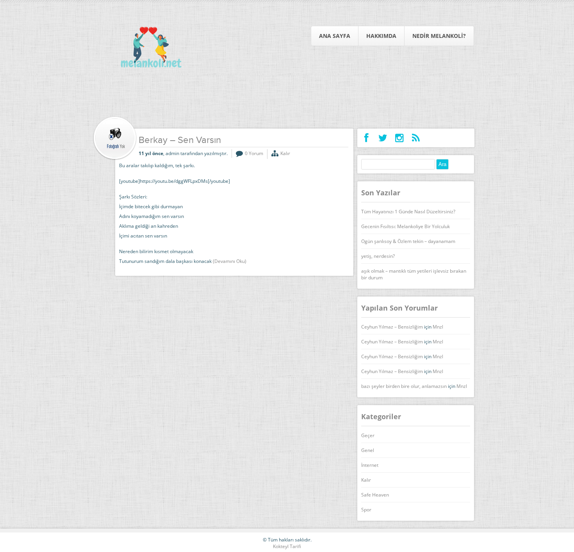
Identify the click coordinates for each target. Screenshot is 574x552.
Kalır (285, 153)
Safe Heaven (375, 494)
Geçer (367, 435)
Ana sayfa (334, 35)
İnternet (369, 465)
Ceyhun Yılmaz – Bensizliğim (392, 326)
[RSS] (415, 137)
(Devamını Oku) (229, 261)
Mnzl (438, 326)
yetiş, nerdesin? (378, 256)
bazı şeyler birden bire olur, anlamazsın (404, 386)
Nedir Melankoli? (439, 35)
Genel (367, 450)
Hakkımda (381, 35)
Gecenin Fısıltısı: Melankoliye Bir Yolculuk (405, 226)
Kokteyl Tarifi (287, 546)
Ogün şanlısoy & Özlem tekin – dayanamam (408, 241)
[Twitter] (383, 137)
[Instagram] (399, 137)
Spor (366, 509)
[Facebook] (366, 137)
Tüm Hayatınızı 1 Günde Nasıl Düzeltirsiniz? (408, 211)
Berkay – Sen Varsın (180, 141)
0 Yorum (254, 153)
